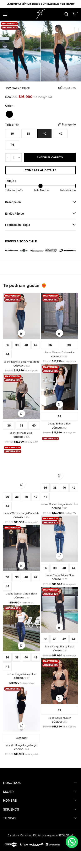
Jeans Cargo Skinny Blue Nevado (21, 675)
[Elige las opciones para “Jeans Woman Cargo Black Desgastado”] (21, 565)
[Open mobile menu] (5, 14)
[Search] (66, 14)
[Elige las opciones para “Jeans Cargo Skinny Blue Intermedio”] (59, 556)
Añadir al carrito (50, 157)
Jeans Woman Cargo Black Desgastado (21, 595)
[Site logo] (40, 14)
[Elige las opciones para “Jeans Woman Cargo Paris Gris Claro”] (21, 484)
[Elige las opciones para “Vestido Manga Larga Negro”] (21, 726)
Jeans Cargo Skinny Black (59, 646)
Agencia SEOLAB (58, 835)
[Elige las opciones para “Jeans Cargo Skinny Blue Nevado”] (21, 645)
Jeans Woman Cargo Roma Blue (59, 504)
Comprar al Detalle (40, 170)
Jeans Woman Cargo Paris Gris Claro (21, 514)
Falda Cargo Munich (59, 718)
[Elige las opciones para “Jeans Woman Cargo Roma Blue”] (59, 475)
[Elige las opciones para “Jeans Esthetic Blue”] (59, 404)
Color (9, 106)
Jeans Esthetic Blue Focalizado (21, 361)
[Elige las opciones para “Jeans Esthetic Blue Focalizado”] (21, 333)
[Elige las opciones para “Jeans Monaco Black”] (21, 413)
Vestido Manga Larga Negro (21, 745)
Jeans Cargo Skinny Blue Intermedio (59, 576)
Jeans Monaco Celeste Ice (59, 352)
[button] (4, 51)
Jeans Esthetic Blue (59, 423)
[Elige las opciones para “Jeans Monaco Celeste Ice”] (59, 333)
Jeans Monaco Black (21, 432)
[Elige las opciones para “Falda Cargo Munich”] (59, 698)
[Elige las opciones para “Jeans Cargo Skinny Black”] (59, 627)
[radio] (12, 133)
